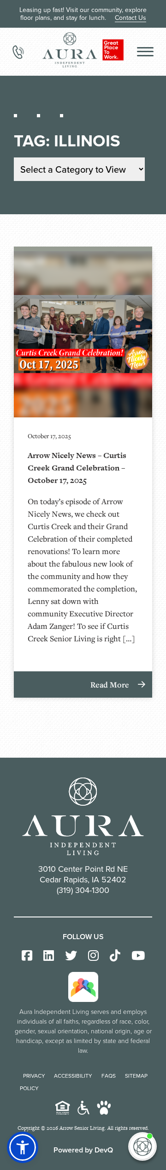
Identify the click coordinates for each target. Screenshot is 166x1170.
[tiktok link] (115, 956)
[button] (22, 1147)
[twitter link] (71, 956)
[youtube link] (138, 956)
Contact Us (130, 17)
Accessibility (73, 1076)
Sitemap (136, 1076)
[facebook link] (27, 956)
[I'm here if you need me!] (142, 1146)
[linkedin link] (48, 956)
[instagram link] (93, 956)
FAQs (108, 1076)
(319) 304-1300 (83, 890)
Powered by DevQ (83, 1150)
